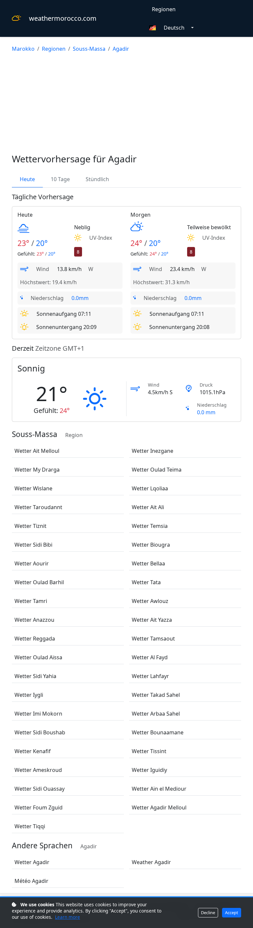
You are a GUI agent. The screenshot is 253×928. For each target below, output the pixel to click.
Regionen (164, 9)
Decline (208, 912)
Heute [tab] (27, 179)
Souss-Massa (89, 48)
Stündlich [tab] (97, 179)
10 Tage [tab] (60, 179)
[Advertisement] (126, 104)
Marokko (23, 48)
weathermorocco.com (63, 18)
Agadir (121, 48)
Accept (231, 912)
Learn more (67, 917)
